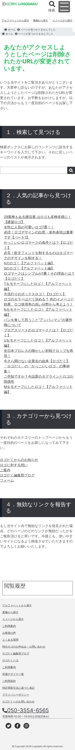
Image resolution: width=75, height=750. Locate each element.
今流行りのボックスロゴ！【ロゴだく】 (35, 294)
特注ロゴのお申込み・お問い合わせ (23, 646)
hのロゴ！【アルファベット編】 (29, 263)
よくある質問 (10, 639)
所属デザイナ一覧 (13, 674)
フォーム (7, 480)
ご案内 (5, 470)
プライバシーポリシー (15, 694)
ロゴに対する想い (14, 465)
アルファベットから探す (15, 20)
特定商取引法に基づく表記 (18, 687)
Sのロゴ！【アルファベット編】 (29, 268)
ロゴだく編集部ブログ (17, 475)
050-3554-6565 (28, 710)
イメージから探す (62, 20)
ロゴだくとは (10, 660)
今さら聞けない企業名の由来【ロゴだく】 (37, 361)
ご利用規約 (9, 680)
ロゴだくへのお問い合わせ (18, 701)
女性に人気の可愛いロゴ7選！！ (29, 227)
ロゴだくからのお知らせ (19, 460)
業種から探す (40, 20)
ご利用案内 (9, 626)
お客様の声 (9, 632)
